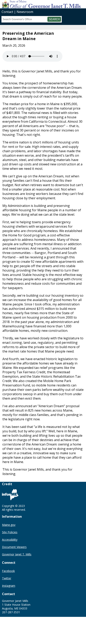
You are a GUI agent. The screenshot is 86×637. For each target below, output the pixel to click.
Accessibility (9, 539)
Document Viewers (14, 547)
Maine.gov (8, 525)
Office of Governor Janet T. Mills (31, 4)
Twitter (6, 578)
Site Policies (9, 532)
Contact (7, 12)
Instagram (8, 586)
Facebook (8, 571)
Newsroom (25, 12)
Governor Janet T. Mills (16, 554)
